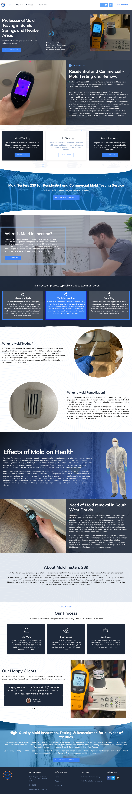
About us (19, 5)
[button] (4, 695)
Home (10, 5)
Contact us (43, 5)
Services (29, 5)
